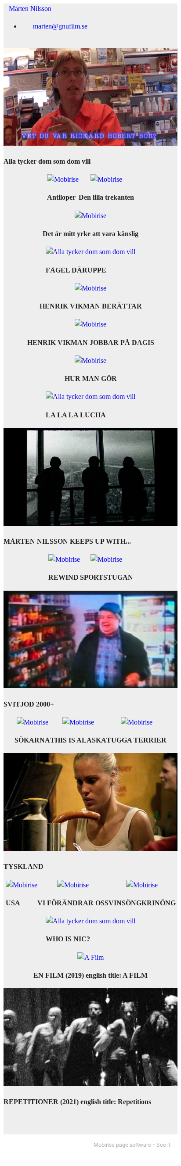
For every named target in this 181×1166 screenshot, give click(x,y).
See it (163, 1144)
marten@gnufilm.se (60, 26)
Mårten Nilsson (27, 8)
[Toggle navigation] (164, 6)
